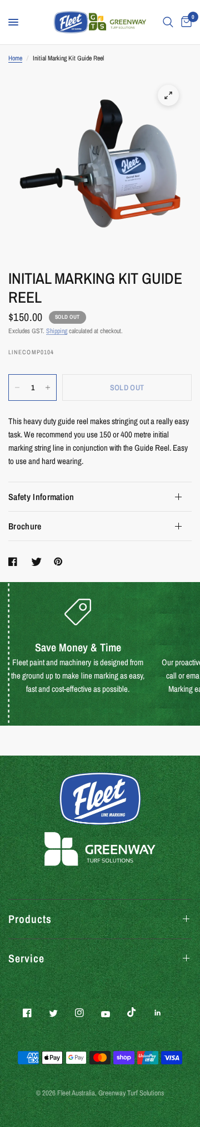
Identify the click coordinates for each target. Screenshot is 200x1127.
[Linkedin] (165, 1013)
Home (15, 58)
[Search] (168, 22)
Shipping (56, 331)
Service (26, 958)
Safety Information (41, 497)
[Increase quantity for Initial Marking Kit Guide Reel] (47, 387)
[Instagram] (87, 1013)
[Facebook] (35, 1013)
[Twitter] (61, 1013)
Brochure (25, 526)
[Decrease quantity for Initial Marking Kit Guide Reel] (17, 387)
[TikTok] (139, 1012)
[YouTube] (113, 1014)
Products (30, 918)
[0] (184, 22)
